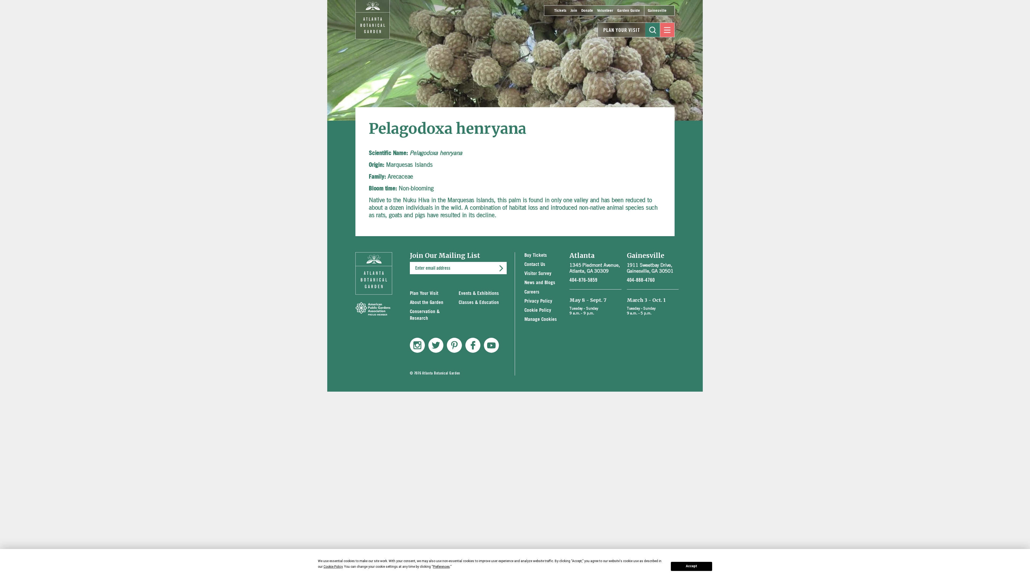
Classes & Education (479, 302)
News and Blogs (539, 282)
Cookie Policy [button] (333, 567)
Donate (587, 11)
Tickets (560, 11)
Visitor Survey (537, 273)
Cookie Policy (537, 310)
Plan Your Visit (621, 30)
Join (574, 11)
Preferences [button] (441, 567)
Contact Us (534, 264)
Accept (691, 566)
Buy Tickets (535, 255)
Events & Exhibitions (479, 293)
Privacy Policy (538, 301)
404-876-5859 (583, 280)
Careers (531, 292)
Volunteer (605, 11)
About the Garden (426, 302)
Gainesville (657, 11)
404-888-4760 (641, 280)
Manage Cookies (540, 319)
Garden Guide (628, 11)
